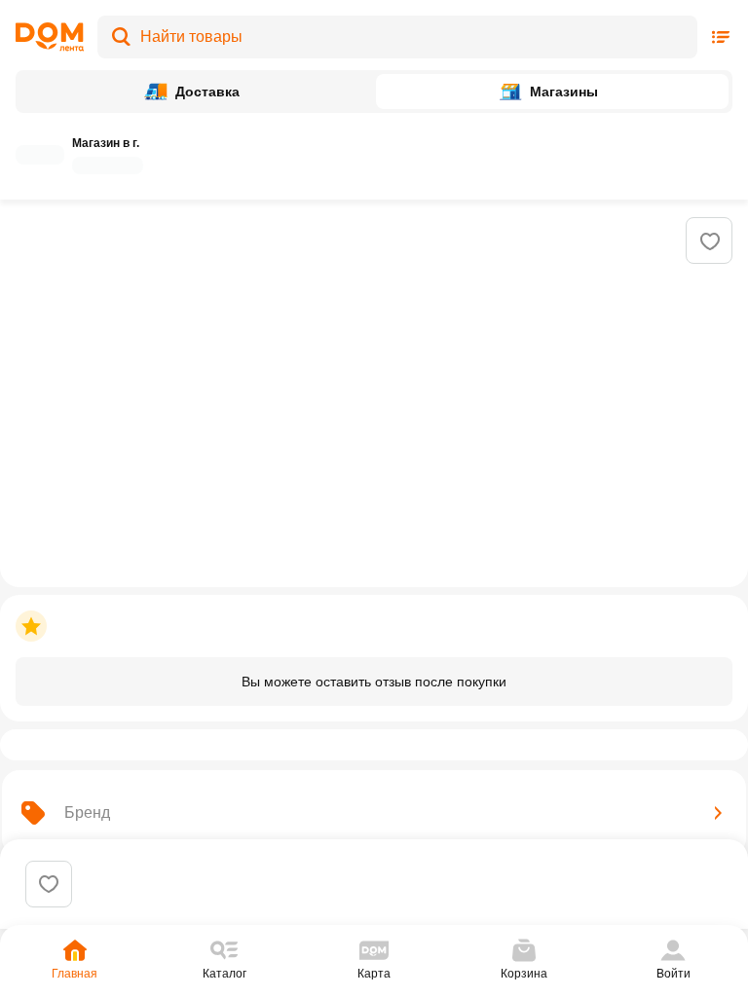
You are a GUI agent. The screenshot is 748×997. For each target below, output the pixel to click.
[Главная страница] (50, 37)
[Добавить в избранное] (710, 241)
